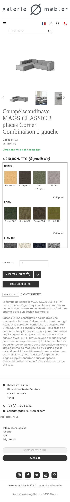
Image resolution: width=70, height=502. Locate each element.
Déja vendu (9, 439)
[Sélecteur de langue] (44, 23)
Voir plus (58, 197)
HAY (16, 139)
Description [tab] (11, 294)
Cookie (7, 432)
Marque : (8, 140)
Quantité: (8, 262)
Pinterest (54, 475)
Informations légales (14, 428)
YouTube (46, 475)
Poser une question (20, 284)
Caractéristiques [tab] (31, 294)
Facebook (28, 475)
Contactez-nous (9, 416)
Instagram (19, 475)
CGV (5, 435)
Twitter (37, 475)
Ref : (5, 143)
